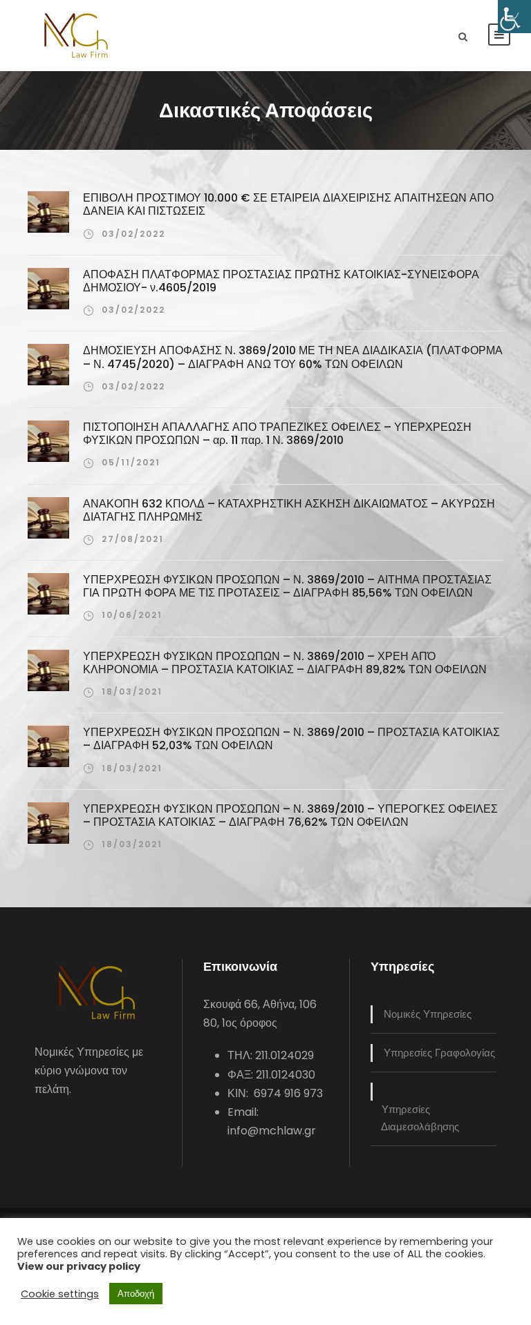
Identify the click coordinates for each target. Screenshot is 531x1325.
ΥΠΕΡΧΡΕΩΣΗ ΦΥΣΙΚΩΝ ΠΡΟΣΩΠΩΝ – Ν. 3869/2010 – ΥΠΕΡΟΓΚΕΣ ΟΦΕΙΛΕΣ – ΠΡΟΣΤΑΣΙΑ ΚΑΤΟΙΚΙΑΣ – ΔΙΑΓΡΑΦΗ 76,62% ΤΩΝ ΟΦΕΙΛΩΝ (290, 815)
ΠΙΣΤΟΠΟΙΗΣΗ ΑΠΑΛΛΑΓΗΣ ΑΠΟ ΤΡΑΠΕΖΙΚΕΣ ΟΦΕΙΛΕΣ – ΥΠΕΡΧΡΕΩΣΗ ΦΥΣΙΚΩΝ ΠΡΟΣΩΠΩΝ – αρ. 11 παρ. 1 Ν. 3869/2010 (277, 433)
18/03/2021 (132, 691)
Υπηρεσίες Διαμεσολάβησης (420, 1118)
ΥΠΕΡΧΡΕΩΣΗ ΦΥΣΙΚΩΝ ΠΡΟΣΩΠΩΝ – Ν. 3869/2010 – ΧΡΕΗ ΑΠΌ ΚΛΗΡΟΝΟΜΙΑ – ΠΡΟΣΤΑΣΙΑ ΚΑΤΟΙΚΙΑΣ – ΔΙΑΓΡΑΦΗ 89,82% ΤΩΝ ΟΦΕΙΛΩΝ (285, 662)
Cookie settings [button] (60, 1294)
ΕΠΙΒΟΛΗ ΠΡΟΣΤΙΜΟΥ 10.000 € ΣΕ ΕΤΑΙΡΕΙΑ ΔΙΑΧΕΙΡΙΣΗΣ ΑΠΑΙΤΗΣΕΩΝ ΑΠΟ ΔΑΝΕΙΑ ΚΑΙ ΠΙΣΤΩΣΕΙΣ (288, 204)
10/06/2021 (132, 615)
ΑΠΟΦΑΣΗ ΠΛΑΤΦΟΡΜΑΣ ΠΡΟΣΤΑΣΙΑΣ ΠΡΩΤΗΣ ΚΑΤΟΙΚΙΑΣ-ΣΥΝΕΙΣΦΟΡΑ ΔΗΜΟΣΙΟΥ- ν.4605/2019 (281, 281)
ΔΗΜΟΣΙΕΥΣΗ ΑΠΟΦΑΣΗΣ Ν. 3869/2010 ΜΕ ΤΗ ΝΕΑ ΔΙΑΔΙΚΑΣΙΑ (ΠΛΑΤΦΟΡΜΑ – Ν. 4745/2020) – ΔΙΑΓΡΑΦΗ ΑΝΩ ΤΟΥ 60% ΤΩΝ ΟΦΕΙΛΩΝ (293, 356)
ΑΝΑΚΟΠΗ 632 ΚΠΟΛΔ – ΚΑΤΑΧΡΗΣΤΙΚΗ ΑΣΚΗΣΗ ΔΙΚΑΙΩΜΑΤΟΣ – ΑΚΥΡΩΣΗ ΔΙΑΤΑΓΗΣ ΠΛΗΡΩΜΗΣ (289, 510)
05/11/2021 (131, 462)
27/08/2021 (133, 539)
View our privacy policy (78, 1266)
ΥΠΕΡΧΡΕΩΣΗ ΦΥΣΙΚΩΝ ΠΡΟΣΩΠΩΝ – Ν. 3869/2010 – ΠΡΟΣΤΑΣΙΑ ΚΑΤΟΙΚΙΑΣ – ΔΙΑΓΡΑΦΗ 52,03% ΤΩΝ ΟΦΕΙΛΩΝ (291, 738)
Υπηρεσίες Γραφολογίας (439, 1052)
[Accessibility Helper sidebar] (514, 16)
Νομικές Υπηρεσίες (428, 1014)
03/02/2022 (133, 234)
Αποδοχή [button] (136, 1293)
